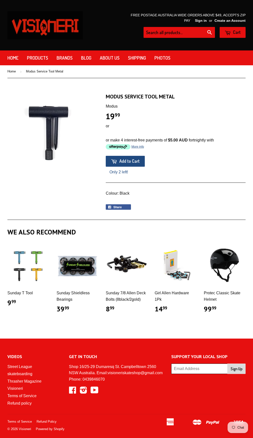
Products (37, 58)
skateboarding (19, 374)
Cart (236, 32)
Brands (65, 58)
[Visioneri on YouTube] (94, 392)
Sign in (201, 21)
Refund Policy (47, 421)
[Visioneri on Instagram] (83, 392)
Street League (19, 367)
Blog (86, 58)
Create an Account (230, 21)
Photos (162, 58)
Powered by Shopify (50, 429)
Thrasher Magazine (24, 381)
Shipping (137, 58)
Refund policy (19, 403)
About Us (110, 58)
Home (13, 58)
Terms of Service (22, 396)
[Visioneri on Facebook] (72, 392)
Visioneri (15, 388)
